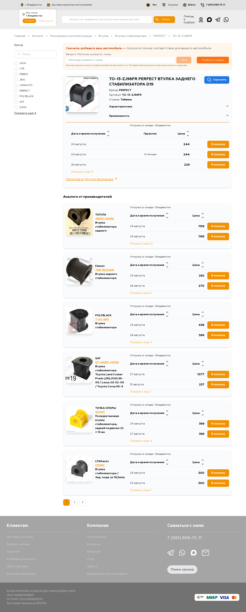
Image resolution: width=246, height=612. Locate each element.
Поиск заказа (182, 569)
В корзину (218, 144)
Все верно (29, 21)
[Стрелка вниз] (108, 136)
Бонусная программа (21, 574)
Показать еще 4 (82, 172)
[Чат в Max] (209, 19)
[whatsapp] (226, 19)
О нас (91, 559)
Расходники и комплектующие (71, 36)
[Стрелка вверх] (108, 132)
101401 (100, 412)
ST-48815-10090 (107, 362)
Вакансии (93, 551)
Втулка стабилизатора (131, 36)
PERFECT (159, 36)
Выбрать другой (46, 21)
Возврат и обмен (18, 544)
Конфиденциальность (22, 559)
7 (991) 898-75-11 (215, 5)
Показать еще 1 (140, 391)
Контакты (93, 544)
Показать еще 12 (141, 243)
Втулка (103, 36)
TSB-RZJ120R (104, 270)
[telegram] (217, 19)
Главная (19, 36)
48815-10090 (104, 218)
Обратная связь (18, 566)
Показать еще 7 (141, 490)
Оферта (92, 566)
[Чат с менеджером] (201, 19)
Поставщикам (96, 537)
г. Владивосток (33, 5)
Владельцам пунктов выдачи (107, 574)
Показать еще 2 (141, 293)
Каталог (38, 36)
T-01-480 (102, 319)
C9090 (99, 465)
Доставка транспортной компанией (72, 5)
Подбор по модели (213, 60)
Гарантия (13, 551)
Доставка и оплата (20, 537)
